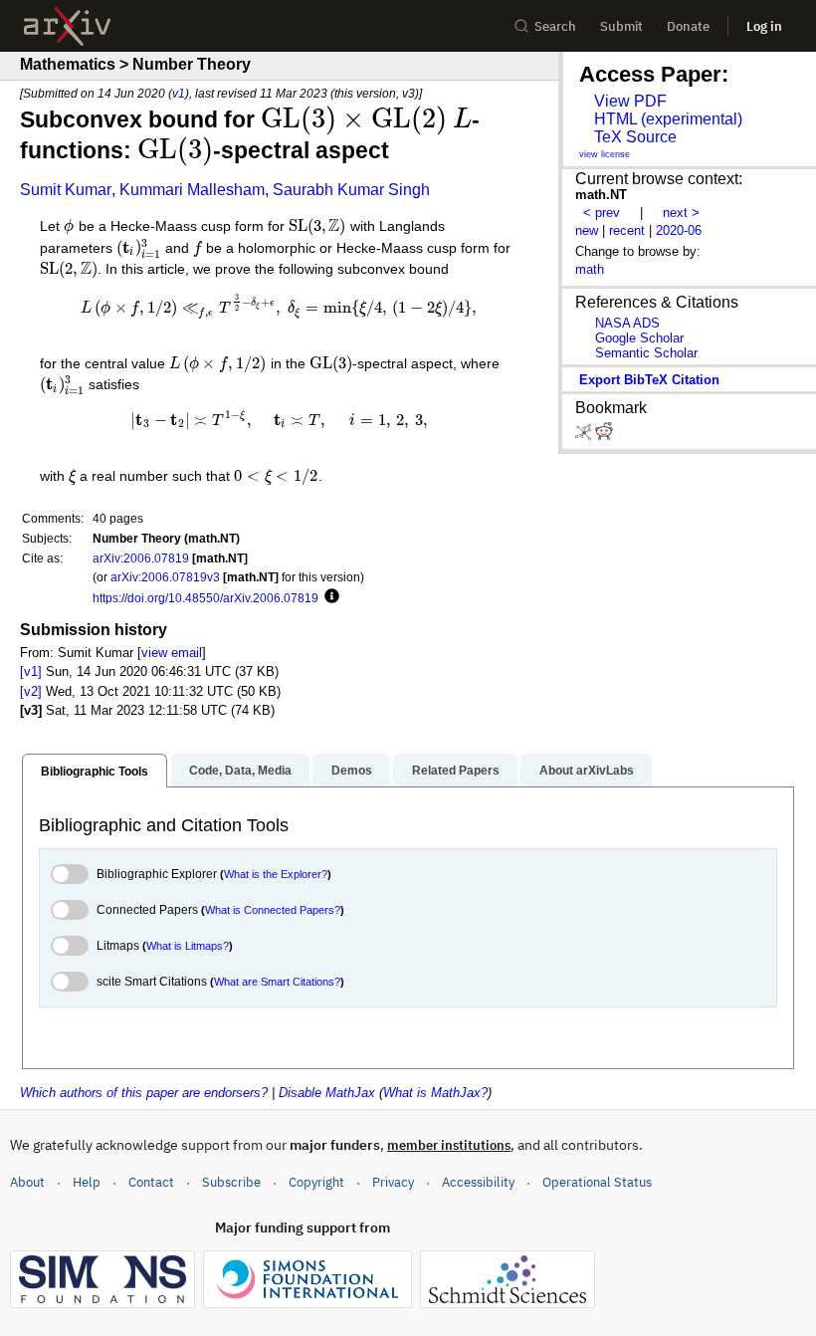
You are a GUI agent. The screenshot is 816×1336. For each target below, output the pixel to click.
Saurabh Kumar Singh (351, 189)
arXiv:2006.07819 (141, 558)
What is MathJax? (435, 1092)
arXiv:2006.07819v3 (165, 576)
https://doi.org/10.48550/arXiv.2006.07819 (205, 597)
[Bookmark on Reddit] (604, 435)
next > (681, 212)
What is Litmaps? (187, 946)
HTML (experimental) (668, 119)
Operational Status (597, 1182)
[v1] (31, 671)
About (27, 1182)
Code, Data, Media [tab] (240, 771)
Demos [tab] (351, 771)
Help (87, 1182)
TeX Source (635, 136)
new (586, 230)
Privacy (393, 1182)
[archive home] (67, 26)
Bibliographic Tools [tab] (94, 772)
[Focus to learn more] (328, 597)
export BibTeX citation (649, 379)
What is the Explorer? (275, 874)
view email (171, 652)
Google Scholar (639, 338)
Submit (621, 26)
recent (627, 230)
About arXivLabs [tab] (586, 771)
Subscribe (231, 1182)
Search (555, 26)
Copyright (316, 1182)
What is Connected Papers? (272, 910)
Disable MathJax (327, 1092)
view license (604, 154)
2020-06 (679, 230)
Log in (764, 26)
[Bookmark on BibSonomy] (585, 435)
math (589, 269)
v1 (178, 93)
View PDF (630, 101)
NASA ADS (627, 323)
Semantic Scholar (646, 352)
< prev (601, 212)
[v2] (31, 691)
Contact (151, 1182)
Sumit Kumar (65, 189)
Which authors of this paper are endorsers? (144, 1092)
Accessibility (478, 1182)
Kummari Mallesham (192, 189)
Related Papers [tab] (456, 771)
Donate (688, 26)
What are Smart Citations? (277, 982)
